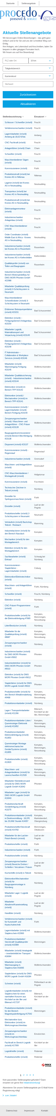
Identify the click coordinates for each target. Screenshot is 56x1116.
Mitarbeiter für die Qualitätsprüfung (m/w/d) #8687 (16, 634)
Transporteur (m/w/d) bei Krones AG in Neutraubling (16, 192)
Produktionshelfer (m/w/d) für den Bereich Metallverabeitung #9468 (18, 695)
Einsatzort (39, 116)
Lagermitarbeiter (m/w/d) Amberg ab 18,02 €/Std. (16, 135)
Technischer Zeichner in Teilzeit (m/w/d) (15, 489)
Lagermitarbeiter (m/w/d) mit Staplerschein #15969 (17, 931)
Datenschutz (11, 1110)
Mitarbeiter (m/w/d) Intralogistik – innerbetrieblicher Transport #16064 (18, 953)
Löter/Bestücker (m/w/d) (15, 625)
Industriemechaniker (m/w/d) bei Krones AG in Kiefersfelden (18, 256)
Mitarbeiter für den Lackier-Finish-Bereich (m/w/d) (17, 837)
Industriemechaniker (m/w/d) (17, 459)
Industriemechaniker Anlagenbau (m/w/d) (14, 218)
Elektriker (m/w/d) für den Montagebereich (16, 549)
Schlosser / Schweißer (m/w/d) (18, 122)
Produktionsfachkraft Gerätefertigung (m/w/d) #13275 (15, 807)
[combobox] (41, 61)
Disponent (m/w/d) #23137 (16, 444)
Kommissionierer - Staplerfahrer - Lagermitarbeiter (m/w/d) (16, 568)
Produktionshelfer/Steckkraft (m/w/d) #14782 (17, 828)
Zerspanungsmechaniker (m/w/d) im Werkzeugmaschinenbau (16, 1034)
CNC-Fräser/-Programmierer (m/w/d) (17, 606)
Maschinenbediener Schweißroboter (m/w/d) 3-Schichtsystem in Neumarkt (17, 301)
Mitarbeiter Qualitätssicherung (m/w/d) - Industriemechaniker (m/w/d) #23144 (18, 378)
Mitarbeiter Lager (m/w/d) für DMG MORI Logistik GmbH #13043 (17, 795)
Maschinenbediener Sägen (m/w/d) (16, 161)
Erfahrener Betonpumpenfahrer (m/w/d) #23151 (18, 310)
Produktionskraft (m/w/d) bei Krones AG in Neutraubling (17, 201)
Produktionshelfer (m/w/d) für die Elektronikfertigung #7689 (17, 616)
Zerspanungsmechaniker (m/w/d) (16, 644)
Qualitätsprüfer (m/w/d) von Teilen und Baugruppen (17, 264)
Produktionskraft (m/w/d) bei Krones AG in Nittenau (17, 175)
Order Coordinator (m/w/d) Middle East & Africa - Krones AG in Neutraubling (18, 237)
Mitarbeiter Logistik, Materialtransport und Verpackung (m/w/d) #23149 (17, 332)
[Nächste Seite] (33, 1075)
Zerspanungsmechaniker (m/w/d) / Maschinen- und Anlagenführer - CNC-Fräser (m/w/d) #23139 (17, 422)
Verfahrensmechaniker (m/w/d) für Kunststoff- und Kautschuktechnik (18, 922)
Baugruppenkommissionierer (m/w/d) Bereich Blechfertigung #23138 (18, 436)
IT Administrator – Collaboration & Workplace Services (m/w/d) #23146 (16, 355)
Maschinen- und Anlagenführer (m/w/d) (18, 466)
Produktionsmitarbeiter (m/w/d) (18, 703)
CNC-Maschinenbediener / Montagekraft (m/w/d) (16, 474)
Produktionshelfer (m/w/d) (16, 844)
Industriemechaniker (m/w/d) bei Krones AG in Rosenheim (17, 247)
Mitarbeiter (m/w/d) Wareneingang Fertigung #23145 (15, 367)
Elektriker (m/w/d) (13, 600)
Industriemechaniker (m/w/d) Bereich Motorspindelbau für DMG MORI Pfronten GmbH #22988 (17, 276)
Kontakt (44, 1110)
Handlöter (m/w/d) (13, 913)
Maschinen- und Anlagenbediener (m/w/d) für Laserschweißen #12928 (17, 772)
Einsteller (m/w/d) (12, 506)
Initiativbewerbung (32, 1082)
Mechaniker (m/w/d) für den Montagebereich (17, 540)
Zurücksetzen (28, 94)
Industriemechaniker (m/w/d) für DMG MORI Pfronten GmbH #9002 (17, 654)
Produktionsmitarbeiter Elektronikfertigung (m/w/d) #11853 (17, 735)
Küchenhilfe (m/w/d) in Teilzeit (18, 873)
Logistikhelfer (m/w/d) (14, 1051)
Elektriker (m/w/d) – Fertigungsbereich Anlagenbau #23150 (18, 321)
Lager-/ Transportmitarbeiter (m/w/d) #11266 (17, 711)
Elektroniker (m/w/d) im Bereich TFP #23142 (15, 388)
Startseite (10, 3)
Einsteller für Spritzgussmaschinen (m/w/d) (18, 497)
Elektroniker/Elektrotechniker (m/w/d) (17, 578)
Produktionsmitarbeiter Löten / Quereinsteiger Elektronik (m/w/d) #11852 (18, 723)
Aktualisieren (28, 103)
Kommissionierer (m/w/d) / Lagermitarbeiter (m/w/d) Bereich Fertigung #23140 (16, 410)
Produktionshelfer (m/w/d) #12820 (16, 760)
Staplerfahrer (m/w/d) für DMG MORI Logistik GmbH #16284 (18, 975)
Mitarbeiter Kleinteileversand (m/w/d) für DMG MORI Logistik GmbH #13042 (17, 784)
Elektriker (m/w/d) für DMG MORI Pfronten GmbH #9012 (18, 676)
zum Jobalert (11, 1095)
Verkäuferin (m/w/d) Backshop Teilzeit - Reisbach (18, 523)
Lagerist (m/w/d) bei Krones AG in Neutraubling (17, 184)
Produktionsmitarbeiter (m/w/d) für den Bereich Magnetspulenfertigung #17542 (18, 1011)
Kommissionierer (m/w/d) (16, 168)
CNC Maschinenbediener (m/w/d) (16, 227)
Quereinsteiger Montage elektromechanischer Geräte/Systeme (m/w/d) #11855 (16, 747)
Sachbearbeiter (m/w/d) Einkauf (15, 558)
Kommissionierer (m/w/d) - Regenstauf (16, 451)
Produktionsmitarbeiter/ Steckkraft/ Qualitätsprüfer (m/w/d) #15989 (16, 942)
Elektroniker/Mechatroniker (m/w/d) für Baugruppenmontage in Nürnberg (17, 882)
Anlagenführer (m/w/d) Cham (17, 148)
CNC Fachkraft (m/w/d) (15, 142)
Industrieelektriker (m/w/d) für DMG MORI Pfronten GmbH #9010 (18, 666)
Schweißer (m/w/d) (13, 154)
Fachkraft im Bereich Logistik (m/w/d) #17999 (18, 1044)
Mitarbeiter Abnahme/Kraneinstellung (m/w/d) (16, 904)
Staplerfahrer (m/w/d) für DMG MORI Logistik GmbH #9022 (18, 684)
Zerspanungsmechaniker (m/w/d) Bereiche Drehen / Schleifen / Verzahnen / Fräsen (18, 864)
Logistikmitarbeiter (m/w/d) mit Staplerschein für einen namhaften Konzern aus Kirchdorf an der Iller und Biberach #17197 (18, 996)
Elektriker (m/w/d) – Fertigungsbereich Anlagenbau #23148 (18, 344)
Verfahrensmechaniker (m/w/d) (18, 128)
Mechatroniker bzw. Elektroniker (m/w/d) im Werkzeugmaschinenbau (16, 1022)
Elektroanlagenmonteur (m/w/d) (15, 210)
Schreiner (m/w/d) (13, 983)
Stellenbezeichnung (12, 116)
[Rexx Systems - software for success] (46, 1065)
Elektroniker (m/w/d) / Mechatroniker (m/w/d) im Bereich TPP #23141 (16, 398)
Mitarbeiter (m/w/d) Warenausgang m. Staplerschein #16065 (14, 965)
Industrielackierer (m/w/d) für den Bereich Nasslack (17, 532)
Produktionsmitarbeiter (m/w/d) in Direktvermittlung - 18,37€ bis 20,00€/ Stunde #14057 (18, 818)
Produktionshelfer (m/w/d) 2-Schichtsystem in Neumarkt (17, 514)
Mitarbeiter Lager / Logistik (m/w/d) (16, 894)
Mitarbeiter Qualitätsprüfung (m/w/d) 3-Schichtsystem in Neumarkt (17, 289)
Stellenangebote (28, 3)
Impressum (29, 1110)
